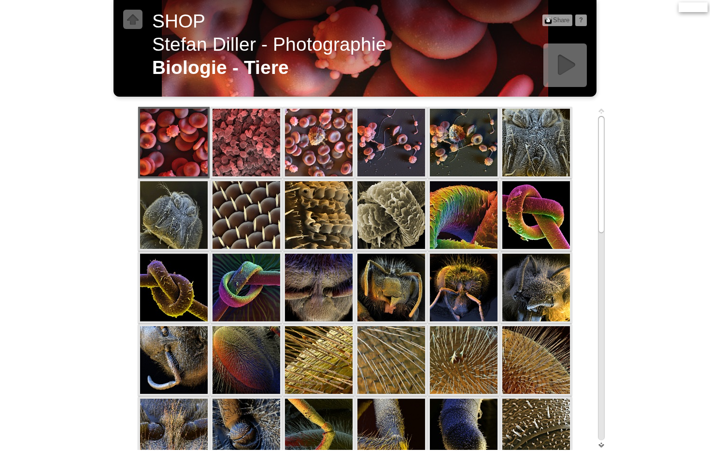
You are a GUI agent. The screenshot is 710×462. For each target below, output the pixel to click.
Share (561, 20)
